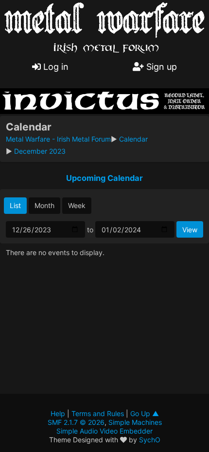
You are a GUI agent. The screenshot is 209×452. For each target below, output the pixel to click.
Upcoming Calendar (104, 178)
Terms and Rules (97, 413)
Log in (55, 67)
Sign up (160, 67)
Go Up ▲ (144, 413)
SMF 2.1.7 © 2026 (76, 422)
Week (77, 205)
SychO (149, 440)
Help (58, 413)
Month (44, 205)
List (15, 205)
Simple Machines (135, 422)
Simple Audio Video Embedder (104, 431)
